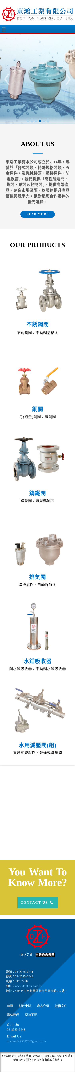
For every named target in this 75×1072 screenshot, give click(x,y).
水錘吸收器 (38, 661)
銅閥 (37, 409)
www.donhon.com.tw (29, 986)
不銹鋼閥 (37, 324)
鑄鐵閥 (37, 493)
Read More (37, 214)
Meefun (44, 1067)
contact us (34, 902)
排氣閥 (37, 577)
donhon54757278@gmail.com (26, 1041)
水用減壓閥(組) (37, 745)
